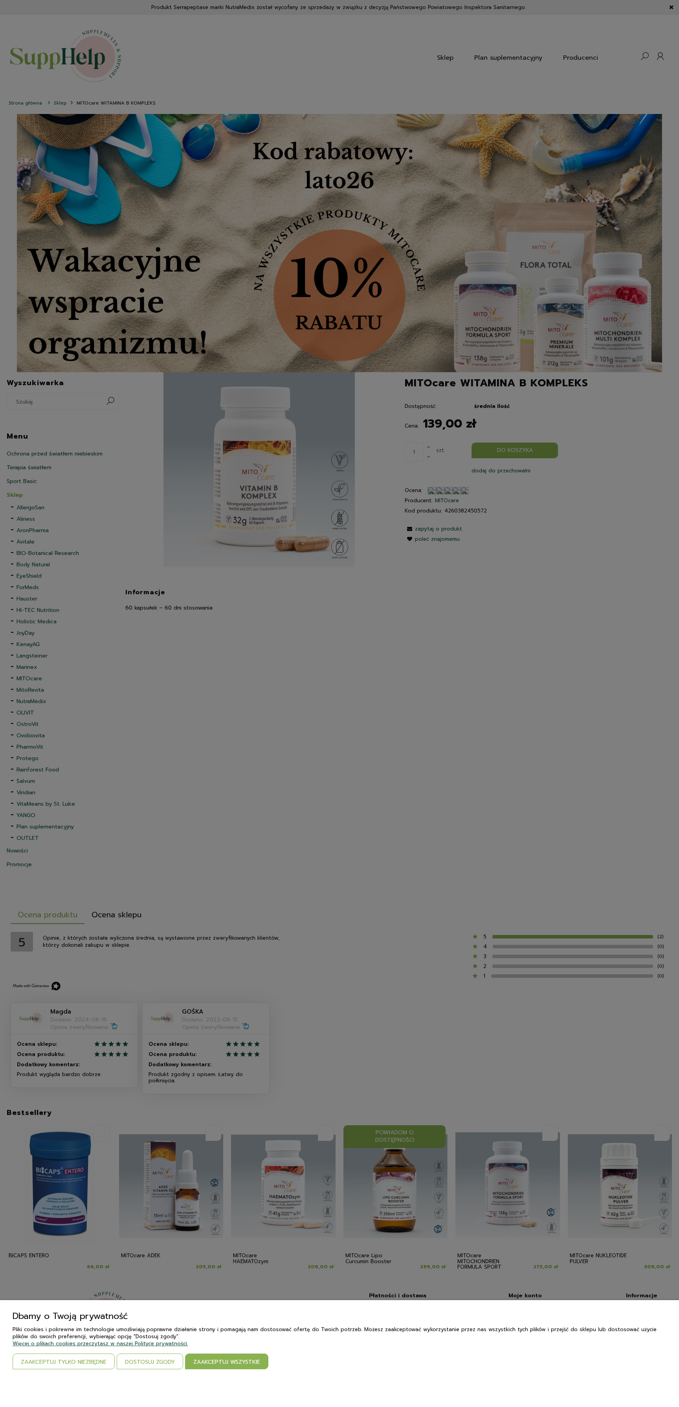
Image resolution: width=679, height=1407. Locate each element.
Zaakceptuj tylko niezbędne (63, 1362)
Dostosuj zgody (150, 1362)
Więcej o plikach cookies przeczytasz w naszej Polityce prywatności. (100, 1343)
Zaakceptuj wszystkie (226, 1362)
